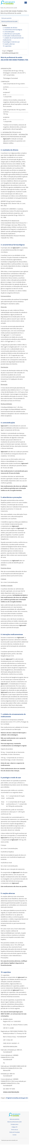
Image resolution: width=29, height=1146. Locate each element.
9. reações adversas (9, 44)
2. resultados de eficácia (10, 28)
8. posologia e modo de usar (11, 42)
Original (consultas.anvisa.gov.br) (17, 1098)
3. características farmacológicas (12, 29)
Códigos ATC (14, 1127)
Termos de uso (14, 1129)
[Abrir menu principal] (25, 2)
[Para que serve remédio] (8, 3)
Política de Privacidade (14, 1132)
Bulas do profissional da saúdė (14, 1121)
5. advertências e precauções (11, 34)
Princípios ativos (14, 1124)
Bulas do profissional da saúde (9, 7)
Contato (14, 1134)
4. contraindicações (8, 32)
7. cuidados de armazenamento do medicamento (13, 39)
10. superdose (7, 46)
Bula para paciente (6, 18)
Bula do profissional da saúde (9, 21)
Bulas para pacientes (14, 1119)
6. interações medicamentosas (12, 36)
